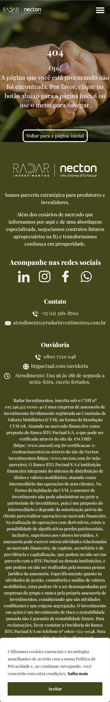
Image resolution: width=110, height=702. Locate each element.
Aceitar (55, 689)
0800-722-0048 (79, 631)
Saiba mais (78, 673)
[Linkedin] (24, 276)
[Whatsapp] (86, 276)
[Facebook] (65, 276)
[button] (100, 10)
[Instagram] (44, 276)
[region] (55, 670)
